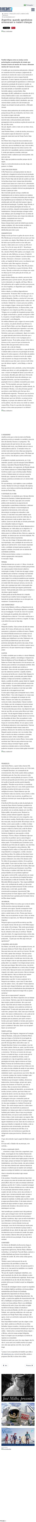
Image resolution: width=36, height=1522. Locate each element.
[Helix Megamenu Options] (33, 9)
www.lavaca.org (8, 1354)
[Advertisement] (18, 1469)
